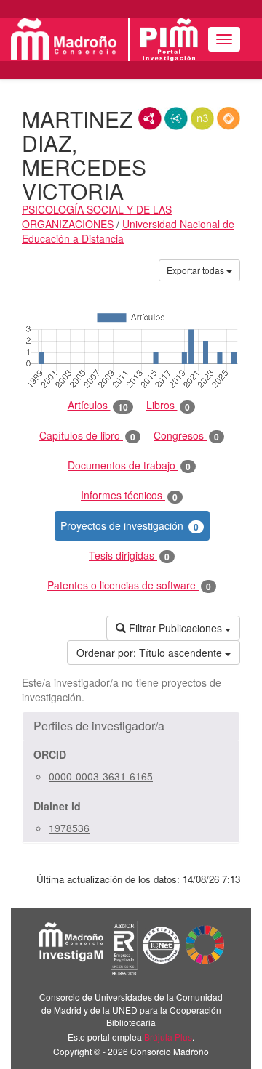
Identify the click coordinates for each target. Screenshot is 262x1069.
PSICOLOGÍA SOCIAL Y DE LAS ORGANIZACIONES (97, 216)
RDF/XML (150, 118)
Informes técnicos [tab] (129, 495)
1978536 (69, 827)
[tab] (131, 726)
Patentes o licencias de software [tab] (129, 585)
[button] (131, 726)
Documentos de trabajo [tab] (129, 465)
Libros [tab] (168, 405)
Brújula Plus (168, 1036)
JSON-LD (176, 118)
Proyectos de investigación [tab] (129, 525)
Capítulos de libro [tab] (87, 435)
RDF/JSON (228, 118)
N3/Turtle (202, 118)
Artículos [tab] (98, 405)
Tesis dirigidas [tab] (129, 555)
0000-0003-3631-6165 (101, 776)
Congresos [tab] (186, 435)
